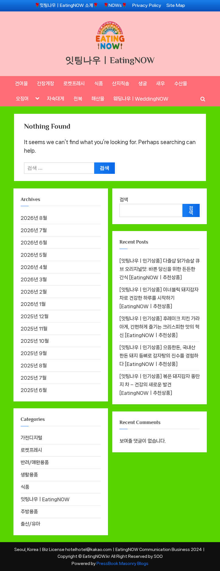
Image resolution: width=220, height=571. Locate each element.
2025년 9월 (34, 353)
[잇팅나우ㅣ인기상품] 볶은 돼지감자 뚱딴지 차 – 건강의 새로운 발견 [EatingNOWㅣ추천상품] (159, 384)
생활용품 (29, 474)
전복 (78, 98)
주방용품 (29, 511)
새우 (160, 83)
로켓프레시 (74, 83)
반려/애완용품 (35, 462)
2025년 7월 (33, 377)
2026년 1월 (33, 304)
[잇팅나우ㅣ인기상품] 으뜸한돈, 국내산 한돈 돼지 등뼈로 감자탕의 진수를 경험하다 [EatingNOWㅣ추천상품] (158, 356)
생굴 (142, 83)
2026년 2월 (34, 291)
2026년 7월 (34, 230)
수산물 (180, 83)
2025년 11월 (34, 328)
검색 (123, 199)
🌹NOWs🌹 (115, 5)
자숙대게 (55, 98)
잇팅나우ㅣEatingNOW (110, 60)
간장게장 (45, 83)
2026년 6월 (34, 242)
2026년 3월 (34, 279)
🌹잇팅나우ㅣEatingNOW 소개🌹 (66, 5)
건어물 (21, 83)
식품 (98, 83)
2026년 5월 (34, 254)
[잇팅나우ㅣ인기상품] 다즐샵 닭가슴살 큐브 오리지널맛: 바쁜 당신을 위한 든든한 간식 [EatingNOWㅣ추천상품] (159, 269)
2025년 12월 (34, 316)
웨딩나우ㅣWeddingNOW (140, 98)
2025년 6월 (34, 390)
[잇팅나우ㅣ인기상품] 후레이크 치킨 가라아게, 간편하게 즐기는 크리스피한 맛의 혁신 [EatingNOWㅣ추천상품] (159, 327)
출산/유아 (30, 523)
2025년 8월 (34, 365)
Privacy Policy (146, 5)
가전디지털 (31, 437)
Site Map (175, 5)
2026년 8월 (34, 217)
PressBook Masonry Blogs (122, 563)
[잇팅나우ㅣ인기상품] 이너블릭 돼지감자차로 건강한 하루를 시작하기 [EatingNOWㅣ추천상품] (159, 298)
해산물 (97, 98)
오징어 (22, 98)
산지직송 (120, 83)
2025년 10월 (35, 340)
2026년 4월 (34, 267)
